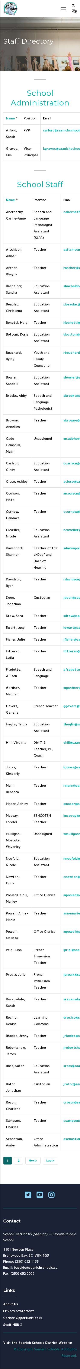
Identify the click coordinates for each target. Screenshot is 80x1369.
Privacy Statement (18, 1311)
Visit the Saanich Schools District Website (37, 1342)
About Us (10, 1304)
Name (12, 118)
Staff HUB (11, 1324)
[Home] (10, 8)
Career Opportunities (20, 1318)
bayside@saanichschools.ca (36, 1267)
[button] (73, 5)
